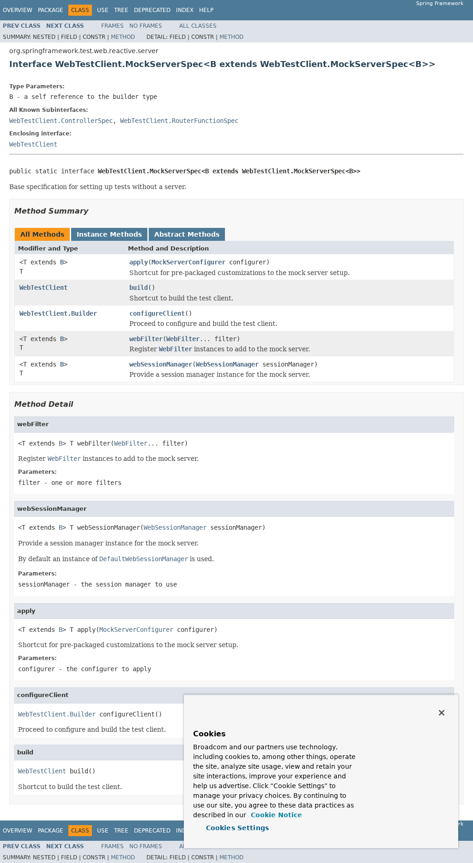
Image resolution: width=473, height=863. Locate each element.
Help (206, 10)
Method (123, 37)
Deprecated (152, 10)
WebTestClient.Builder (58, 313)
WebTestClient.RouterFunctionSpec (179, 120)
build (138, 287)
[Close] (441, 713)
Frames (112, 26)
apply (138, 262)
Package (50, 10)
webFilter (146, 339)
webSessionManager (160, 364)
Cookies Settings (237, 828)
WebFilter (183, 339)
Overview (17, 10)
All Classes (198, 26)
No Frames (145, 26)
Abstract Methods (186, 234)
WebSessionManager (227, 364)
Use (103, 10)
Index (185, 10)
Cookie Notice (275, 815)
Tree (121, 10)
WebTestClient (33, 144)
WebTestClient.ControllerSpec (61, 120)
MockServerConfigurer (188, 262)
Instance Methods (109, 234)
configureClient (157, 313)
